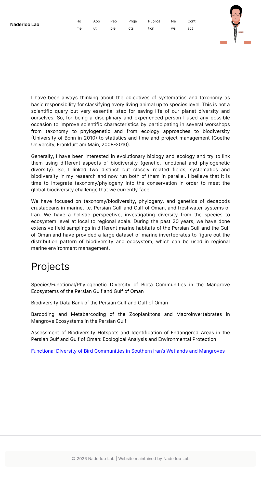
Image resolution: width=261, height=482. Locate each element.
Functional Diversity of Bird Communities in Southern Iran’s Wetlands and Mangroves (128, 351)
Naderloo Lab (24, 24)
